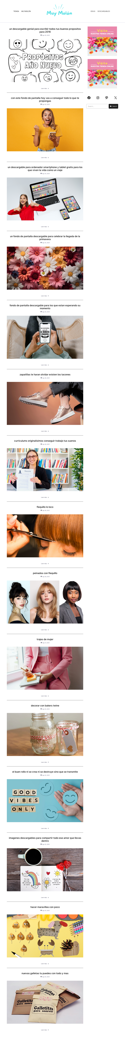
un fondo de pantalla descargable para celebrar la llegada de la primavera (45, 238)
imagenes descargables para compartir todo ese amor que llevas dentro (45, 839)
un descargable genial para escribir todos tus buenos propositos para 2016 (45, 30)
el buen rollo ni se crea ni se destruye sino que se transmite (45, 771)
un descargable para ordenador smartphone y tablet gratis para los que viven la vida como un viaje (45, 169)
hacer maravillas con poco (45, 907)
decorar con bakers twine (45, 705)
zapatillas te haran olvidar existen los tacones (45, 374)
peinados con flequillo (45, 573)
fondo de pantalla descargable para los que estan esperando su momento (45, 307)
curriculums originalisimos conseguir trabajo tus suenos (45, 440)
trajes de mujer (45, 639)
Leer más (44, 88)
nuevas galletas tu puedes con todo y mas (45, 973)
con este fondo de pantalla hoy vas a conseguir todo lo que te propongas (45, 99)
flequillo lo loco (45, 507)
